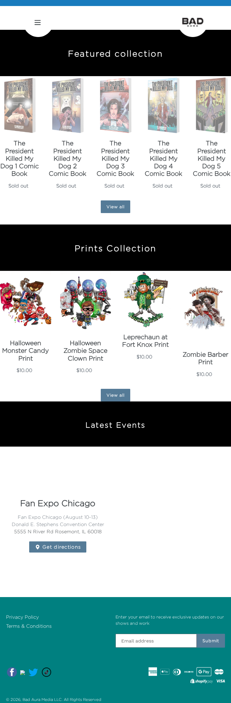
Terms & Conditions (29, 626)
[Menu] (38, 22)
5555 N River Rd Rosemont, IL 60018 (58, 531)
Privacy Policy (22, 617)
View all (115, 206)
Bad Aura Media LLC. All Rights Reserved (62, 699)
